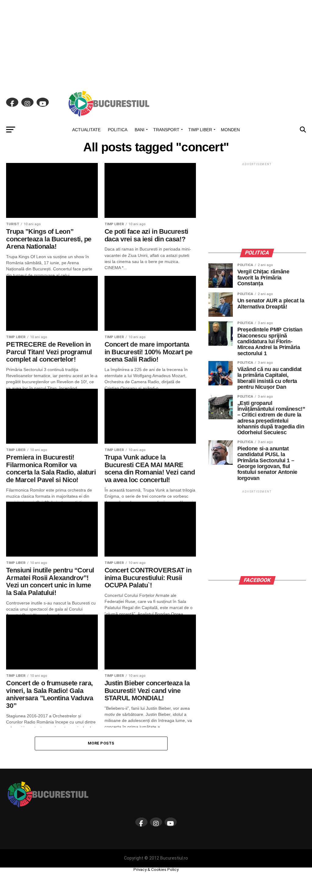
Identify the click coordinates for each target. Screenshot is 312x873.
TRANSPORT (166, 129)
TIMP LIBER (200, 129)
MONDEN (230, 129)
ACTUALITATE (86, 129)
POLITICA (117, 129)
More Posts (101, 743)
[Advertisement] (156, 42)
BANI (139, 129)
